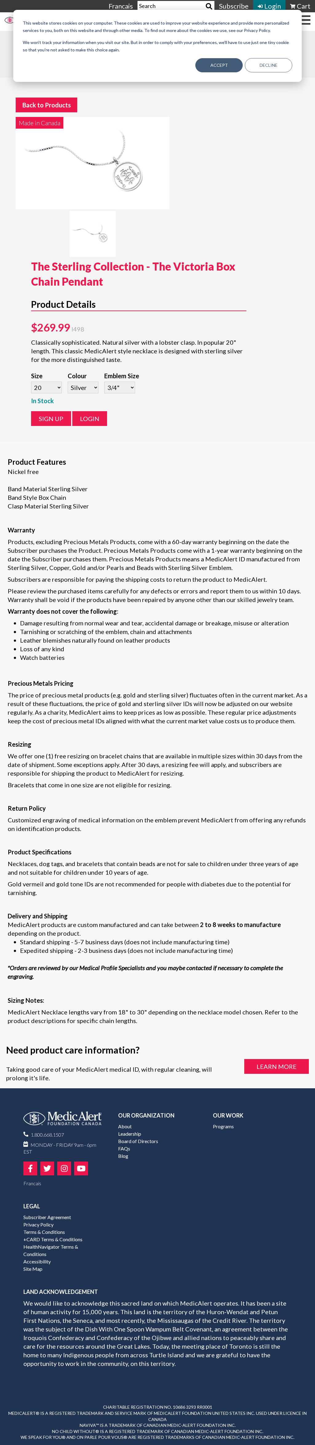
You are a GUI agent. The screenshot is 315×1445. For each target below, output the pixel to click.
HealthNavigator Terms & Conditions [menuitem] (50, 1250)
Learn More (277, 1066)
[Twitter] (47, 1168)
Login (89, 418)
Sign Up (51, 418)
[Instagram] (64, 1168)
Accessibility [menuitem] (37, 1261)
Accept (219, 65)
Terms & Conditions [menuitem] (44, 1232)
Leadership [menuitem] (129, 1134)
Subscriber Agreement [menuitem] (47, 1217)
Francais (121, 6)
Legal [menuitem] (31, 1206)
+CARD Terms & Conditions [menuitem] (52, 1239)
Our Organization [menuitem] (146, 1115)
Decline (268, 65)
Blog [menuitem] (123, 1156)
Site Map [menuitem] (32, 1269)
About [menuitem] (125, 1126)
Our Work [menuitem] (228, 1115)
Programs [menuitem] (223, 1126)
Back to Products (46, 105)
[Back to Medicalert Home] (62, 1120)
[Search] (209, 6)
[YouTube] (81, 1168)
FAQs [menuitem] (124, 1148)
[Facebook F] (30, 1168)
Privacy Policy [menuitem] (38, 1224)
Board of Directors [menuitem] (138, 1141)
